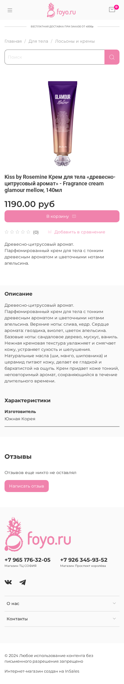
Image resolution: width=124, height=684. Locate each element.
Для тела (38, 41)
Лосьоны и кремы (75, 41)
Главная (13, 41)
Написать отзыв (26, 486)
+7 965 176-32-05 (28, 559)
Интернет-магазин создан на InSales (42, 671)
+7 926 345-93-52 (83, 559)
